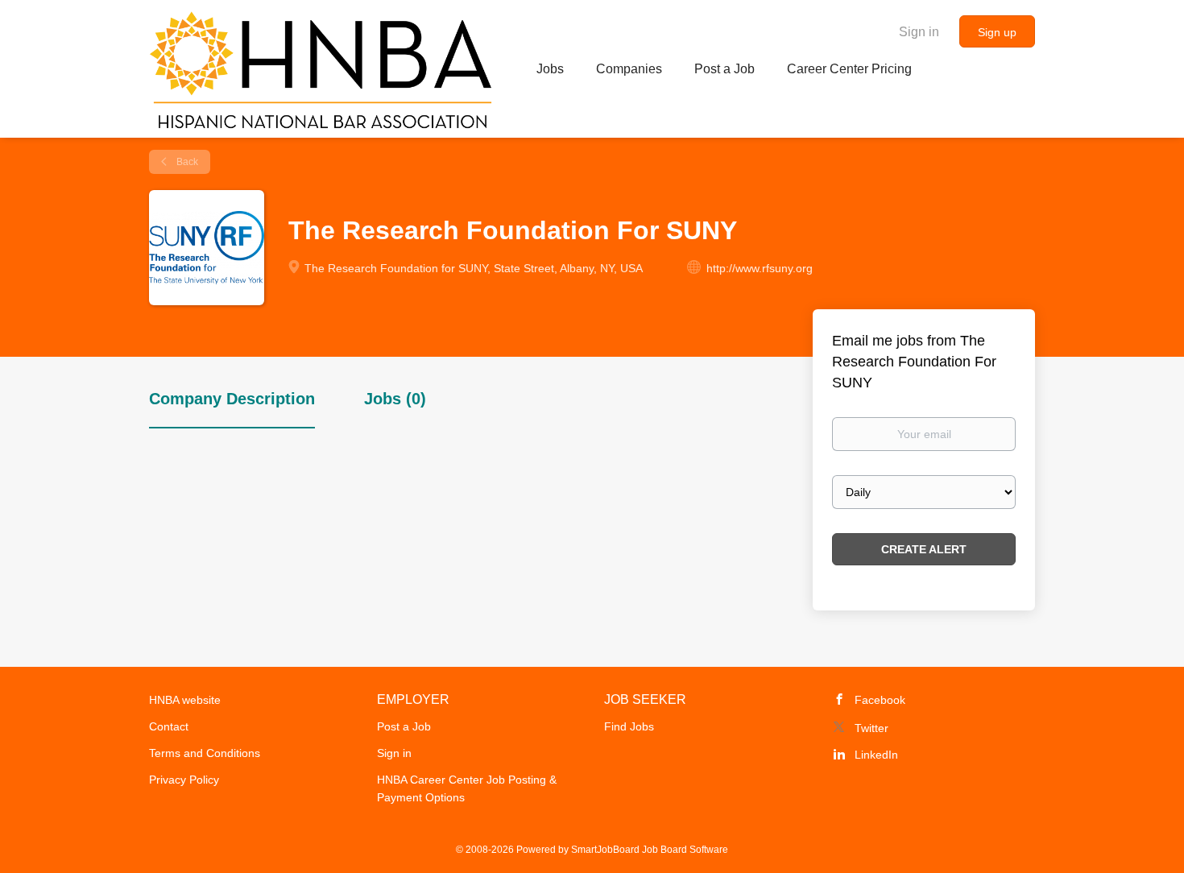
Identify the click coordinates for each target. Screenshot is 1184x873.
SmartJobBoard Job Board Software (649, 849)
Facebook (880, 699)
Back (186, 162)
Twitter (871, 728)
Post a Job (404, 726)
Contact (168, 726)
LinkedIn (876, 754)
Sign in (919, 32)
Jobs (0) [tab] (395, 399)
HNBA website (185, 699)
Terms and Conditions (204, 753)
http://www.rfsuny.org (759, 268)
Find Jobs (629, 726)
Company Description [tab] (232, 399)
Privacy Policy (184, 779)
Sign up (997, 32)
